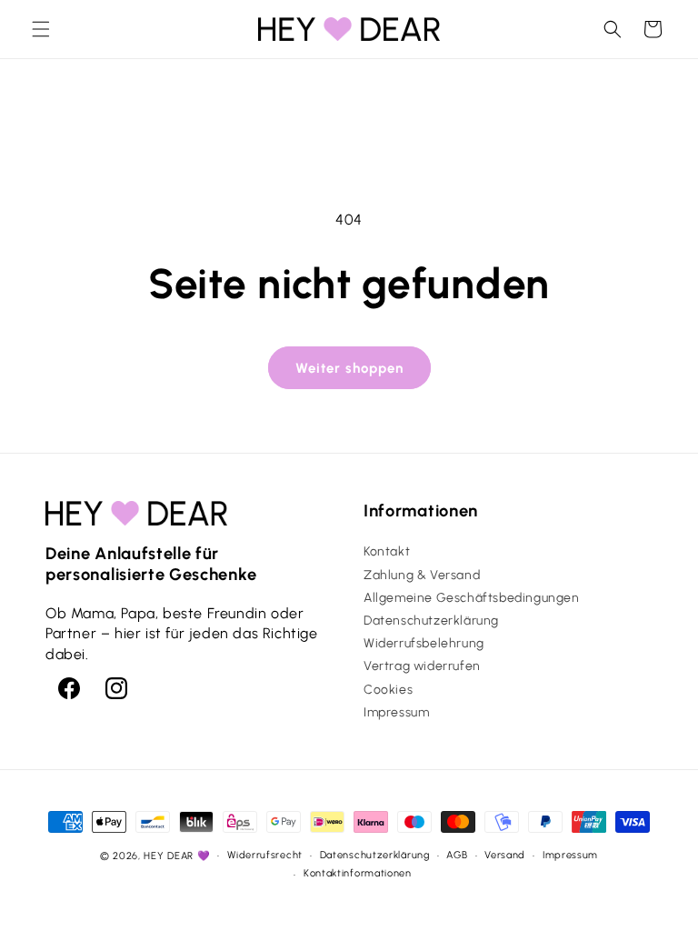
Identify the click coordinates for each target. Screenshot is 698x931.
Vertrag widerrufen (422, 666)
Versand (504, 855)
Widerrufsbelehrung (424, 643)
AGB (456, 855)
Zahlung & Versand (422, 575)
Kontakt (387, 551)
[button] (41, 29)
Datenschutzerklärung (431, 620)
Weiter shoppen (349, 368)
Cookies (388, 689)
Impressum (396, 712)
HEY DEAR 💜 (177, 856)
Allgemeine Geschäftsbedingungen (472, 598)
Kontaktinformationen (358, 873)
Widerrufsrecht (265, 855)
